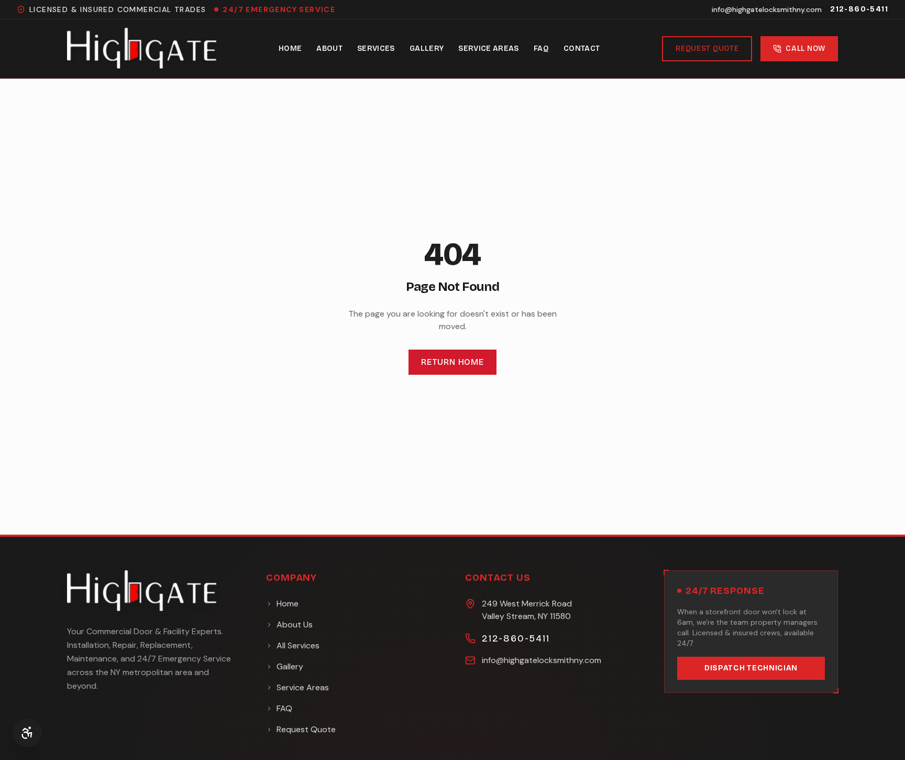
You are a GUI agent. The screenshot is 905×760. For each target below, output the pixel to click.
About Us (295, 624)
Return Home (452, 362)
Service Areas (488, 48)
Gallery (427, 48)
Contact (582, 48)
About (329, 48)
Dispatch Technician (751, 668)
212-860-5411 (859, 9)
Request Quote (707, 48)
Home (290, 48)
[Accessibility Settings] (27, 732)
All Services (298, 645)
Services (376, 48)
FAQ (541, 48)
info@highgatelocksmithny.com (767, 9)
